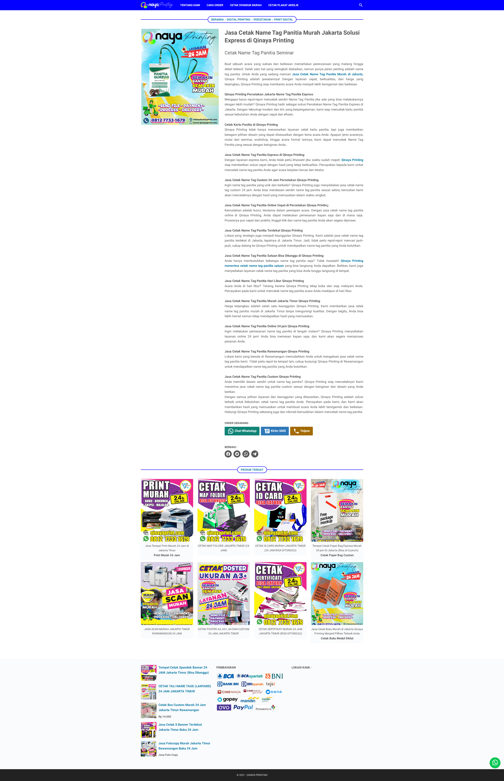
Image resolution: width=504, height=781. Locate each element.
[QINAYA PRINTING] (157, 5)
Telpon (304, 431)
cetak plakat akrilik (283, 5)
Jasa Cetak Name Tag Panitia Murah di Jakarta (327, 74)
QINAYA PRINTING (257, 775)
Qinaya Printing (352, 160)
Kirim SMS (278, 431)
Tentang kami (190, 5)
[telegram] (254, 453)
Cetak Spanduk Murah (246, 5)
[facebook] (228, 453)
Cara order (215, 5)
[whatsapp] (245, 453)
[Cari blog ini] (361, 5)
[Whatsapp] (495, 762)
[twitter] (237, 453)
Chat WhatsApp (245, 431)
